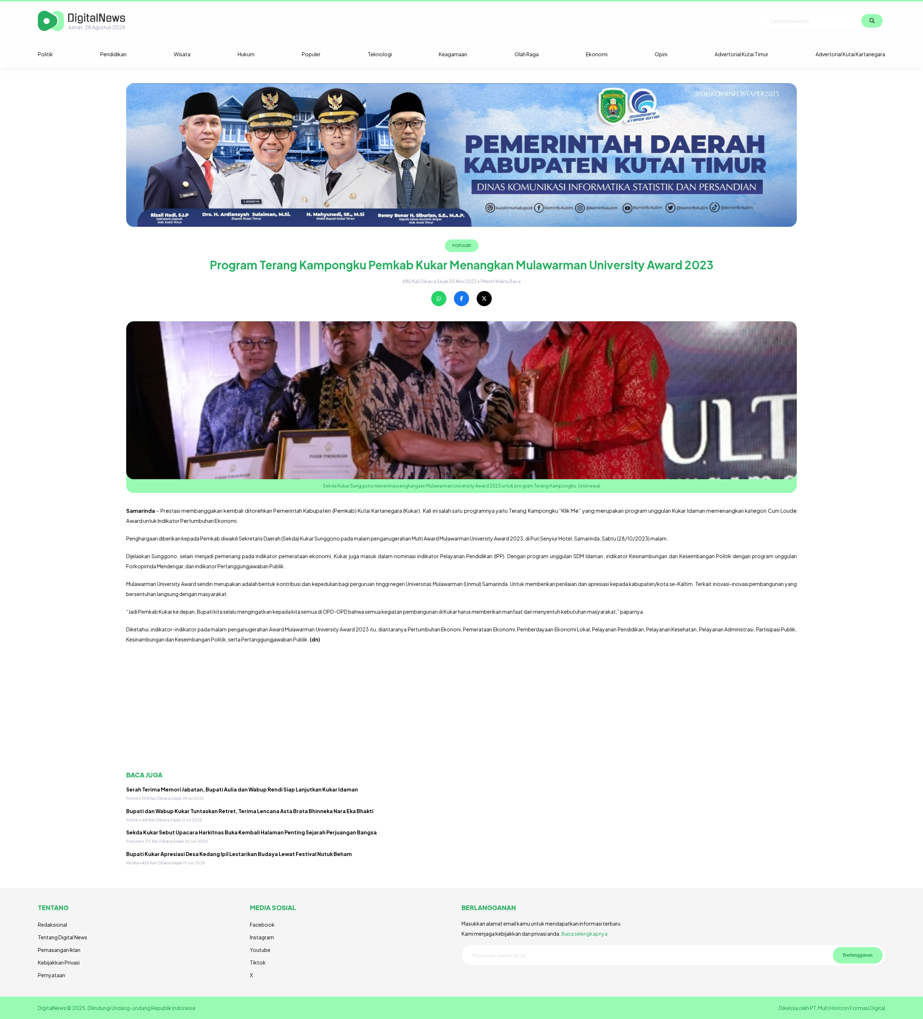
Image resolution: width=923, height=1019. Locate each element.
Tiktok (258, 962)
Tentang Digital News (62, 937)
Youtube (260, 950)
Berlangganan (858, 955)
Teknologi (380, 54)
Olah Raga (527, 54)
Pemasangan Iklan (59, 950)
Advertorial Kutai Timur (741, 54)
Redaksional (52, 924)
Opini (661, 54)
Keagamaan (453, 54)
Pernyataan (51, 975)
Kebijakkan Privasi (59, 962)
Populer (311, 54)
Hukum (246, 54)
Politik (45, 54)
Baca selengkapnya (584, 933)
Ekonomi (597, 54)
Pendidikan (113, 54)
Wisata (182, 54)
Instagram (262, 937)
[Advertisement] (342, 707)
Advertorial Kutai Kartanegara (850, 54)
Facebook (262, 924)
